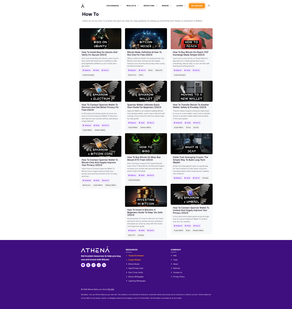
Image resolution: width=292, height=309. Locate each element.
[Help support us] (83, 265)
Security (196, 127)
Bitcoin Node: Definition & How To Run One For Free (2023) (144, 53)
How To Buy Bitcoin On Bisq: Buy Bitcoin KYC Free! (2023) (144, 158)
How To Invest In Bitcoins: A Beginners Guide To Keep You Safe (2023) (145, 212)
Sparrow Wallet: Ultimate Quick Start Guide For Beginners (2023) (144, 106)
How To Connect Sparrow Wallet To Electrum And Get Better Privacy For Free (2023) (100, 107)
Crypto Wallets (87, 130)
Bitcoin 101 (159, 70)
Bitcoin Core (132, 75)
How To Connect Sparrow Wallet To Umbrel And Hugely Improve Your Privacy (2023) (191, 210)
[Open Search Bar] (209, 5)
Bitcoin (150, 70)
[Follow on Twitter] (88, 265)
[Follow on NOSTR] (93, 265)
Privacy (188, 127)
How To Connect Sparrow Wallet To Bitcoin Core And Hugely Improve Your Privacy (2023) (100, 162)
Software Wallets (100, 130)
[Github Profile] (99, 265)
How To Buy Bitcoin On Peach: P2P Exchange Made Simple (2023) (190, 53)
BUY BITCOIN (196, 6)
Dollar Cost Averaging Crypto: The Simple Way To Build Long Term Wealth (190, 160)
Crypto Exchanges (88, 75)
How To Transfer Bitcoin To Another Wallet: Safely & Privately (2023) (191, 106)
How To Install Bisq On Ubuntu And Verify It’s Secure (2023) (99, 53)
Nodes (141, 75)
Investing (205, 178)
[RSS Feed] (104, 265)
